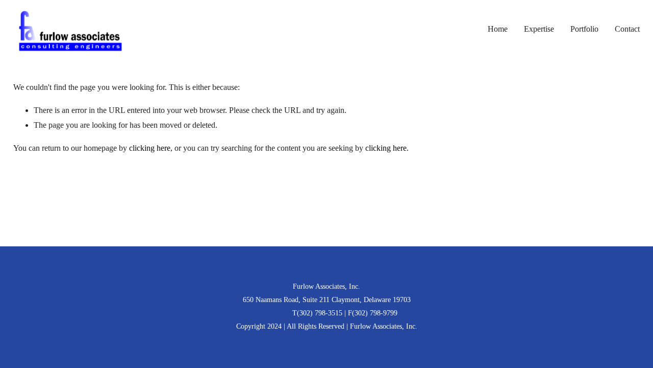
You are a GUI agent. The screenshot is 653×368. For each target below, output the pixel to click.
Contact (627, 29)
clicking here (149, 148)
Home (498, 29)
